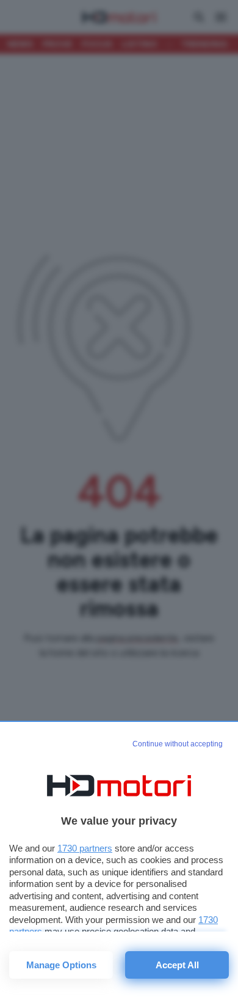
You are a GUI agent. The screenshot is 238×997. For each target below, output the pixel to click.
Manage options (61, 965)
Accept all (177, 965)
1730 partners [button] (84, 848)
